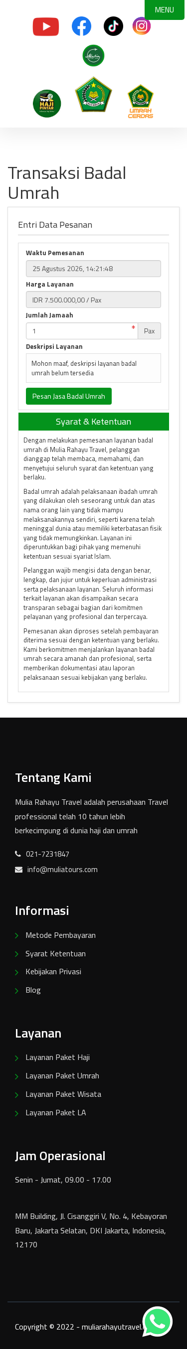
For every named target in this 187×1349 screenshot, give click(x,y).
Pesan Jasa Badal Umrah (68, 396)
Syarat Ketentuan (55, 953)
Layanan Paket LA (55, 1112)
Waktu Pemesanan (55, 253)
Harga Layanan (50, 284)
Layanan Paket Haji (57, 1057)
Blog (33, 990)
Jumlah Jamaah (49, 315)
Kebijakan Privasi (53, 971)
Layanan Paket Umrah (62, 1075)
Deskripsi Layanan (54, 346)
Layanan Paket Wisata (63, 1094)
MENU (164, 9)
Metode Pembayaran (60, 935)
